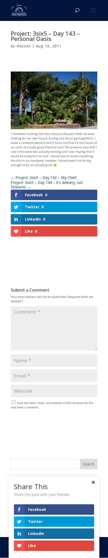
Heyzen (24, 45)
